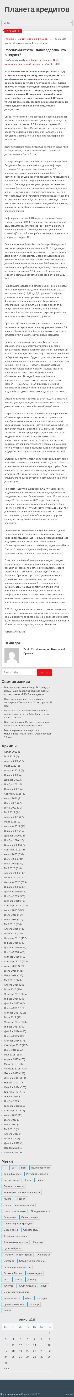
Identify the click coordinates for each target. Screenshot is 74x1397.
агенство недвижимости (17, 1267)
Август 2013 (10, 1115)
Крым (28, 1180)
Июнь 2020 (10, 863)
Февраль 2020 (12, 882)
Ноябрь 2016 (11, 1036)
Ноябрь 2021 (11, 784)
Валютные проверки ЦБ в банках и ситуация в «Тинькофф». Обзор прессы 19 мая (28, 702)
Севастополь (30, 1229)
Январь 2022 (11, 775)
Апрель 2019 (11, 928)
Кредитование (12, 1180)
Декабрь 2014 (12, 1078)
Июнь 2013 (10, 1124)
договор (32, 1279)
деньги (18, 1279)
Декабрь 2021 (12, 779)
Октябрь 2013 (12, 1105)
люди (44, 1285)
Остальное (10, 1217)
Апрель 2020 (11, 873)
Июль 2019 (10, 914)
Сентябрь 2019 (12, 905)
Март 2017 (10, 1017)
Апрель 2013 (11, 1133)
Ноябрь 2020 (11, 840)
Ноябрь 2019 (11, 896)
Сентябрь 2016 (12, 1045)
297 (14, 1167)
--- (5, 1167)
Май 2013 (9, 1129)
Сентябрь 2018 (12, 961)
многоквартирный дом (16, 1292)
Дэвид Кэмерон (12, 1173)
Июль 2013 (10, 1119)
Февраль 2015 (12, 1068)
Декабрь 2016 (12, 1031)
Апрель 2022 (11, 761)
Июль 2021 (10, 803)
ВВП (23, 1167)
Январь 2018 (11, 998)
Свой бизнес (11, 1229)
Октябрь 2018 (12, 956)
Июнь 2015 (10, 1050)
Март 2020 (10, 877)
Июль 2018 (10, 970)
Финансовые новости (16, 1242)
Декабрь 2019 (12, 891)
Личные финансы (14, 1186)
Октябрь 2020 (12, 845)
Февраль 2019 (12, 938)
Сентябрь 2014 (12, 1092)
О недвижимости (40, 1211)
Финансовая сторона (16, 1236)
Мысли (8, 1198)
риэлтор (34, 1304)
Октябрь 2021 (12, 789)
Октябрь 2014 (12, 1087)
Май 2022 (9, 756)
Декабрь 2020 (12, 835)
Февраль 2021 (12, 826)
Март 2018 (10, 989)
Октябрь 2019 (12, 900)
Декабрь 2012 (12, 1143)
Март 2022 (10, 765)
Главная (9, 38)
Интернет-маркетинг (37, 1173)
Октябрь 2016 (12, 1040)
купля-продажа (27, 1285)
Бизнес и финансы (37, 38)
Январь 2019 (11, 942)
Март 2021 (10, 821)
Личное (41, 1180)
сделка (8, 1310)
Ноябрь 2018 (11, 952)
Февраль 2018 (12, 994)
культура (8, 1285)
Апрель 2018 (11, 984)
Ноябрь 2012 (11, 1147)
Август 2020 (10, 854)
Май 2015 (9, 1054)
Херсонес (38, 1242)
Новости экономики (15, 1211)
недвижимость (12, 1298)
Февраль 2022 (12, 770)
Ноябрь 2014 (11, 1082)
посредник (43, 1298)
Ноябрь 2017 (11, 1008)
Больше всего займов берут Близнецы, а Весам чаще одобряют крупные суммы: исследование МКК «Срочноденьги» (27, 691)
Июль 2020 (10, 859)
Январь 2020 (11, 886)
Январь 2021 (11, 831)
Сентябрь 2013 (12, 1110)
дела (6, 1279)
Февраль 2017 (12, 1022)
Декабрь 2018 (12, 947)
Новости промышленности (19, 1205)
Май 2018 (9, 980)
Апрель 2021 (11, 817)
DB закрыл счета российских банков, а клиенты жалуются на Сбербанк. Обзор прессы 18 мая (26, 714)
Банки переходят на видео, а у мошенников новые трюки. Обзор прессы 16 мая (27, 733)
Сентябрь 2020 (12, 849)
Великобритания (40, 1167)
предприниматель (14, 1304)
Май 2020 (9, 868)
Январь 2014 (11, 1096)
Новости (21, 1198)
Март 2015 (10, 1064)
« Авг (7, 1368)
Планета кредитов (37, 9)
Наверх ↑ (69, 1394)
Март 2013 (10, 1138)
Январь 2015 (11, 1073)
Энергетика (43, 1254)
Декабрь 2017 (12, 1003)
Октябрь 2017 (12, 1012)
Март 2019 (10, 933)
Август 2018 (10, 966)
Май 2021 (9, 812)
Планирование (29, 1217)
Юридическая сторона (32, 1260)
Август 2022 (10, 751)
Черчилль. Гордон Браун (18, 1254)
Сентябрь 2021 (12, 793)
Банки (21, 38)
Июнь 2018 (10, 975)
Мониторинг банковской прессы (22, 1192)
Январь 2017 (11, 1026)
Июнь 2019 (10, 919)
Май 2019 (9, 924)
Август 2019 (10, 910)
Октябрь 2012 (12, 1152)
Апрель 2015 (11, 1059)
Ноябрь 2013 (11, 1101)
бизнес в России (13, 1273)
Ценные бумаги (12, 1248)
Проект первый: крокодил (18, 1223)
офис (28, 1298)
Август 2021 (10, 798)
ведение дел (34, 1273)
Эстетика (9, 1260)
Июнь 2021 (10, 807)
